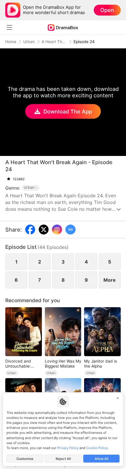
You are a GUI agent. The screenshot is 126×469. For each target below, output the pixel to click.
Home (10, 41)
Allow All (101, 459)
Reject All (63, 459)
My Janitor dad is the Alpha (100, 363)
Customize (24, 459)
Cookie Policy (97, 448)
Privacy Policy (68, 448)
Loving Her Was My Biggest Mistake (63, 363)
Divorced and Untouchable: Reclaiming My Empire (19, 364)
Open (107, 10)
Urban (29, 41)
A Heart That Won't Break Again (54, 41)
